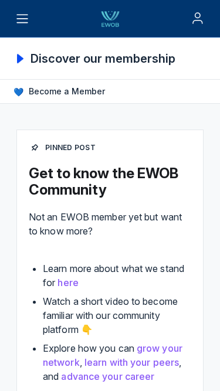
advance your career (107, 376)
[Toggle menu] (22, 19)
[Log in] (197, 18)
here (67, 282)
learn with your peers (131, 362)
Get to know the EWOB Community (103, 181)
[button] (60, 91)
